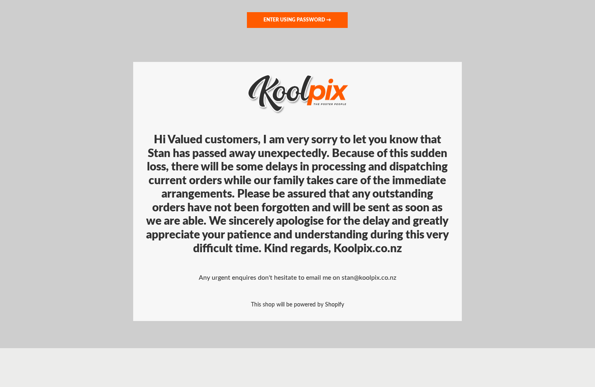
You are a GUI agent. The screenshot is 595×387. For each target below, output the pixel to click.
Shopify (334, 305)
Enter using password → (297, 19)
